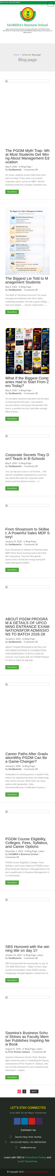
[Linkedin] (24, 1121)
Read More (12, 192)
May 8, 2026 (11, 167)
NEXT (34, 1091)
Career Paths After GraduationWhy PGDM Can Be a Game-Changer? (26, 758)
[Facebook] (17, 1121)
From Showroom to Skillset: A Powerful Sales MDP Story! (27, 533)
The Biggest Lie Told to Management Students (26, 280)
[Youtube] (32, 1121)
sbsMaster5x (15, 170)
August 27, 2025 (13, 1049)
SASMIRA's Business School (23, 854)
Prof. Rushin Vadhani (19, 1052)
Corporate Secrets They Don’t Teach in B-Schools (27, 457)
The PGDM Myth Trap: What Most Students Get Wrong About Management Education (27, 156)
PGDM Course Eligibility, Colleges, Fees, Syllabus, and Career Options (26, 843)
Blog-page (26, 167)
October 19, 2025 (13, 955)
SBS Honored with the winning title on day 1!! (27, 949)
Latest (41, 851)
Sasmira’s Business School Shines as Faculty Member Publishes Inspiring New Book (27, 1038)
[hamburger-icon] (51, 4)
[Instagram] (39, 1121)
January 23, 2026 (13, 541)
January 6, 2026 (13, 639)
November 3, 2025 (14, 851)
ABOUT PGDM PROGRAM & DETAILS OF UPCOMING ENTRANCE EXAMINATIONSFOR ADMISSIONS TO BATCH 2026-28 (27, 626)
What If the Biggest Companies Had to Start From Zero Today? (27, 382)
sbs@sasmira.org (28, 1147)
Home (16, 55)
